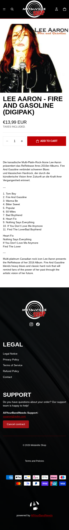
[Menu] (4, 9)
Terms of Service (12, 365)
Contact (7, 376)
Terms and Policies (34, 461)
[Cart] (65, 9)
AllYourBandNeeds (42, 515)
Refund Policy (11, 371)
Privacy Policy (11, 359)
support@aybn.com (14, 416)
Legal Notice (10, 353)
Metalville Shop (38, 445)
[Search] (12, 9)
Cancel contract (16, 424)
